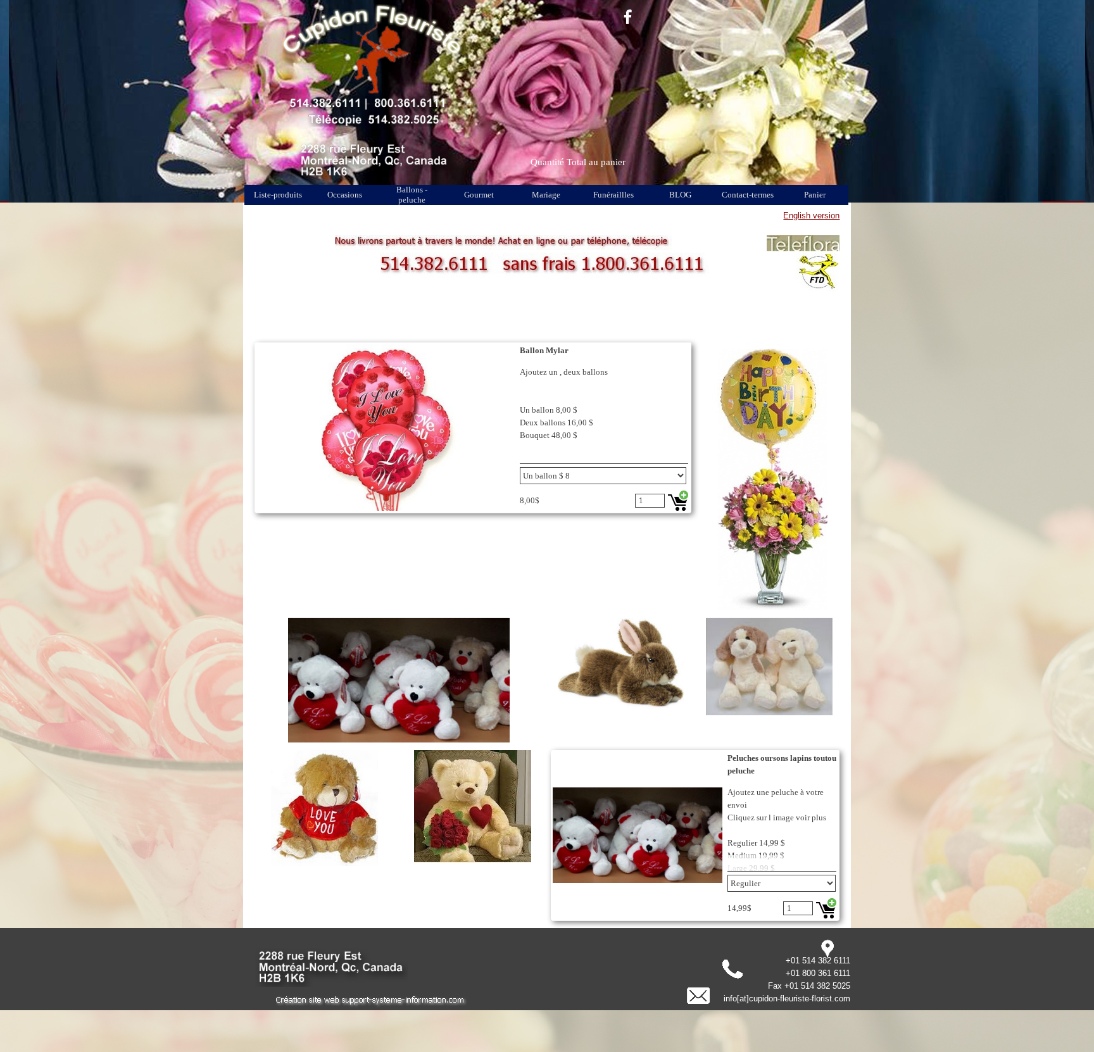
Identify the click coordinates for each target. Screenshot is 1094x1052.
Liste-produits (278, 194)
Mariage (546, 194)
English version (811, 215)
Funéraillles (613, 194)
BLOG (680, 194)
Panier (815, 194)
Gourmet (479, 194)
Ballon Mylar (544, 350)
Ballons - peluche (411, 194)
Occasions (344, 194)
